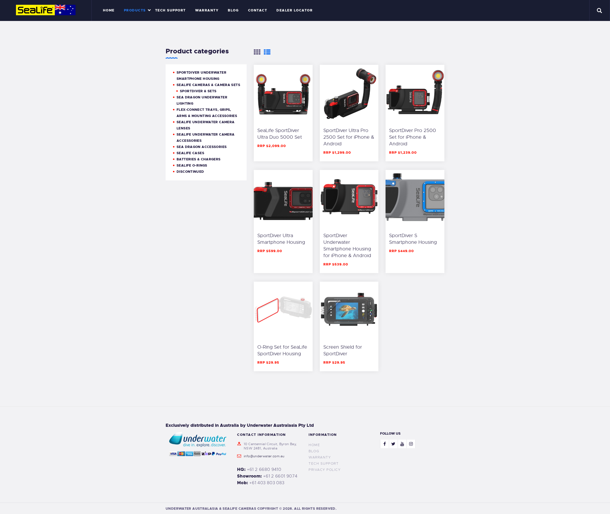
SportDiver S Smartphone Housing (413, 239)
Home (314, 445)
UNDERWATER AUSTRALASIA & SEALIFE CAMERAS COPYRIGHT (222, 508)
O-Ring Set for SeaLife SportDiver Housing (282, 350)
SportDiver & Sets (198, 91)
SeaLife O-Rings (192, 165)
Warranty (320, 457)
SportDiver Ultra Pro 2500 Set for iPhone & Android (348, 137)
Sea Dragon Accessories (202, 147)
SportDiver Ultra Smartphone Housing (281, 239)
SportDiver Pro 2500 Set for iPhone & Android (412, 137)
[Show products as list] (267, 52)
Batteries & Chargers (199, 159)
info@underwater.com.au (264, 456)
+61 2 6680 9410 (264, 469)
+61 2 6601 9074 (280, 476)
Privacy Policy (325, 470)
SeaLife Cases (190, 153)
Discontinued (190, 171)
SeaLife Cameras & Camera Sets (208, 85)
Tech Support (324, 463)
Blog (314, 451)
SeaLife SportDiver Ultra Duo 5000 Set (279, 133)
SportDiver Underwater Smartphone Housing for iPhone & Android (347, 246)
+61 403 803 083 (267, 482)
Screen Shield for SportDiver (342, 350)
